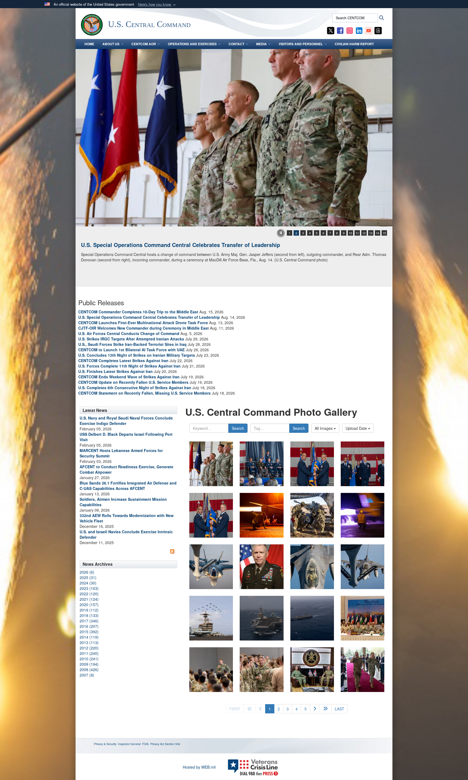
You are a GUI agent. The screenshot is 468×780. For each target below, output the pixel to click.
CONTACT (236, 43)
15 (384, 233)
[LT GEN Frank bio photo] (261, 566)
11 (357, 233)
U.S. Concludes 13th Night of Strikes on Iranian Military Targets (136, 355)
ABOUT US (110, 43)
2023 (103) (89, 588)
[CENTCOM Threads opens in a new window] (378, 30)
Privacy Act (157, 744)
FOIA (145, 744)
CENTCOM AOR (143, 43)
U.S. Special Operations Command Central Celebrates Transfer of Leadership (149, 317)
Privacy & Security (105, 744)
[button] (157, 4)
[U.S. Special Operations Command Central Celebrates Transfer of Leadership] (211, 463)
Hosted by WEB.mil (199, 767)
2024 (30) (88, 583)
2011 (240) (89, 653)
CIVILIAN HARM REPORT (354, 43)
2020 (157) (89, 604)
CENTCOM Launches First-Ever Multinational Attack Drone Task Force (143, 322)
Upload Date (357, 428)
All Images (324, 428)
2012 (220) (89, 648)
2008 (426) (89, 669)
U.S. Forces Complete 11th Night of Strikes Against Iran (129, 366)
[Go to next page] (315, 708)
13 (370, 233)
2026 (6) (87, 572)
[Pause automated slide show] (281, 233)
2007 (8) (87, 675)
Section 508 (172, 744)
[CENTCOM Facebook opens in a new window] (340, 30)
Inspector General (129, 744)
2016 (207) (89, 626)
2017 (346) (89, 620)
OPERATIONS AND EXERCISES (192, 43)
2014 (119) (89, 637)
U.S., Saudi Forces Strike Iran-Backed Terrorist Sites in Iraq (132, 344)
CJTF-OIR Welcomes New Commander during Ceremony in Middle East (143, 328)
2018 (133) (89, 615)
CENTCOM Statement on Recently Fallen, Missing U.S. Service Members (144, 393)
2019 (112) (89, 610)
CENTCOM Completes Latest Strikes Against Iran (123, 360)
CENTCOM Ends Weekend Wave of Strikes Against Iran (129, 376)
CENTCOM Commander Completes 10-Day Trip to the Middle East (138, 311)
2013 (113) (89, 642)
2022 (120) (89, 593)
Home (89, 43)
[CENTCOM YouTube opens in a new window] (368, 30)
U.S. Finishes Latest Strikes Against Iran (115, 371)
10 (350, 233)
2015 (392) (89, 631)
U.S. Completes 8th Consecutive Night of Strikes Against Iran (134, 387)
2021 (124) (89, 599)
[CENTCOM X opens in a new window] (330, 30)
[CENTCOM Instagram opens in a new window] (349, 30)
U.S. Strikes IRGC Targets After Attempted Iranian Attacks (131, 339)
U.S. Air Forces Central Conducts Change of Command (128, 333)
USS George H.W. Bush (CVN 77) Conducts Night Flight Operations (167, 245)
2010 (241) (89, 658)
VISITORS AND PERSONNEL (301, 43)
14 (377, 233)
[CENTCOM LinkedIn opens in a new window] (359, 30)
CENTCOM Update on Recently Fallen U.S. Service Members (133, 382)
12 (364, 233)
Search (238, 428)
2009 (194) (89, 664)
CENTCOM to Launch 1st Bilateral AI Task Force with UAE (131, 349)
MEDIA (261, 43)
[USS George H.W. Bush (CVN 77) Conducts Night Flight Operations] (234, 137)
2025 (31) (88, 577)
